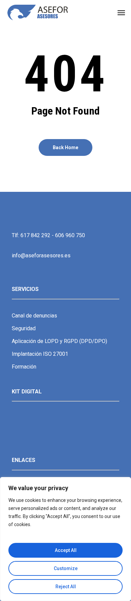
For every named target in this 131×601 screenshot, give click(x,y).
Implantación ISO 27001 (40, 354)
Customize (66, 568)
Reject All (65, 586)
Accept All (66, 550)
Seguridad (24, 328)
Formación (24, 366)
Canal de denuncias (34, 315)
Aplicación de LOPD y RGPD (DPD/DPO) (59, 341)
